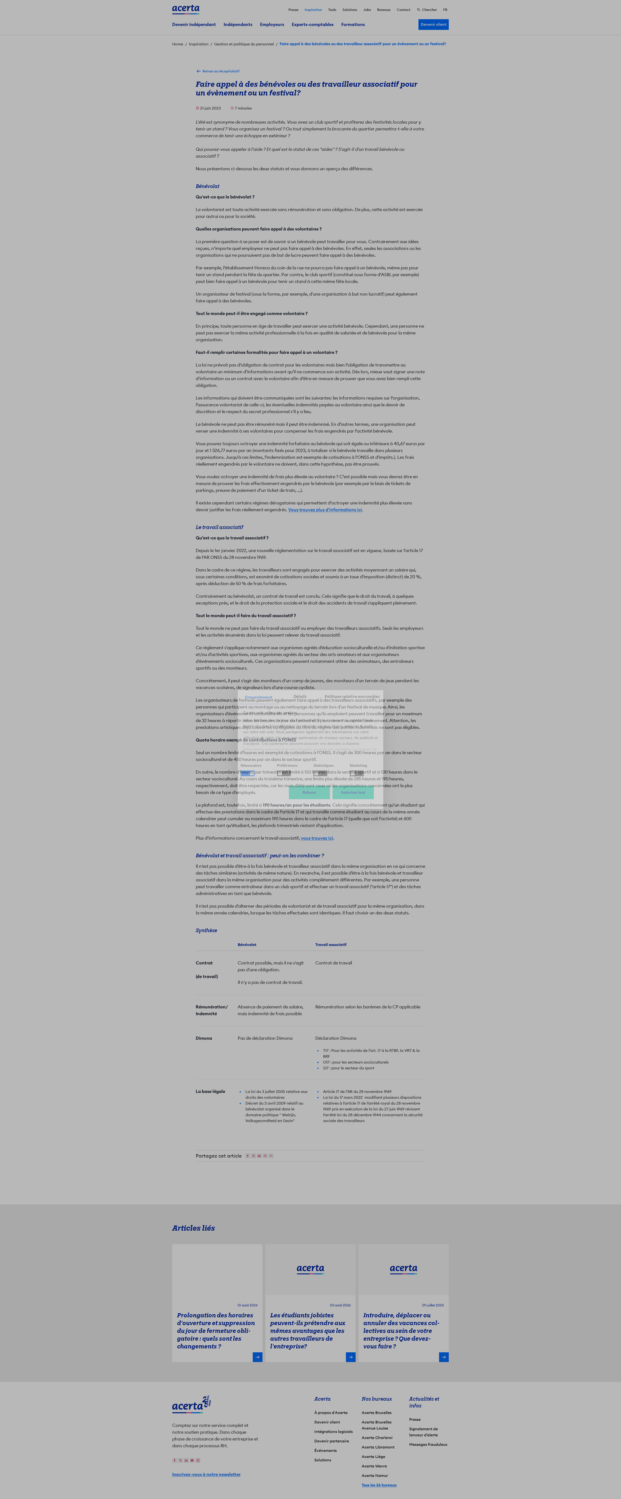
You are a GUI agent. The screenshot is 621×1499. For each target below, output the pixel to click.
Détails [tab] (300, 696)
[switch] (284, 773)
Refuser (309, 792)
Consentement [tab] (258, 697)
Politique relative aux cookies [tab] (352, 696)
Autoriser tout (353, 792)
